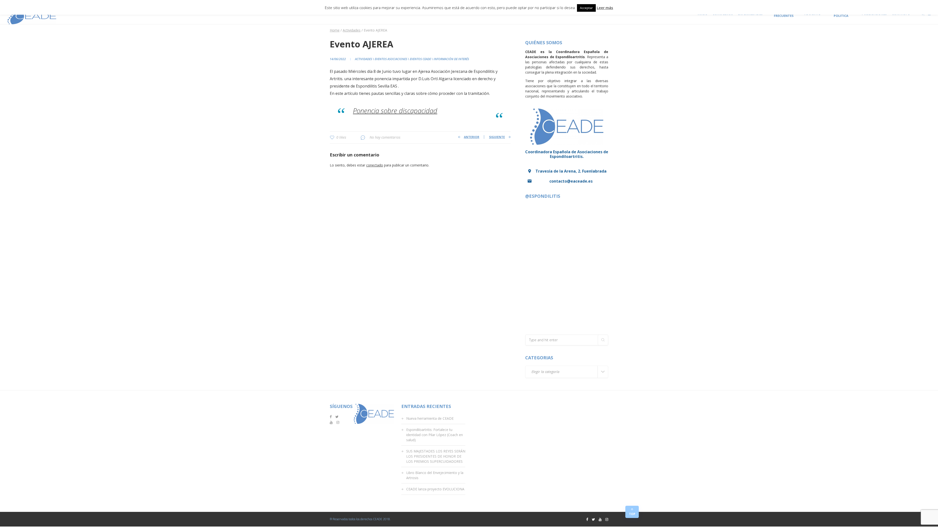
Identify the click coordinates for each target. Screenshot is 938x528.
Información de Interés (451, 59)
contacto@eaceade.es (571, 181)
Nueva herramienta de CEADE (430, 418)
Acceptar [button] (586, 8)
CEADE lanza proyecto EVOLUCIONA (435, 489)
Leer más (605, 7)
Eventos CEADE (420, 59)
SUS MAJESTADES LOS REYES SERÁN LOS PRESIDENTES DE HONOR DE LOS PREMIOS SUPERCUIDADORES (435, 456)
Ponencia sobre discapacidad (395, 110)
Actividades (363, 59)
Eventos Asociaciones (391, 59)
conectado (374, 165)
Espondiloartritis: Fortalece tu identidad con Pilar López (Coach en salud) (434, 434)
